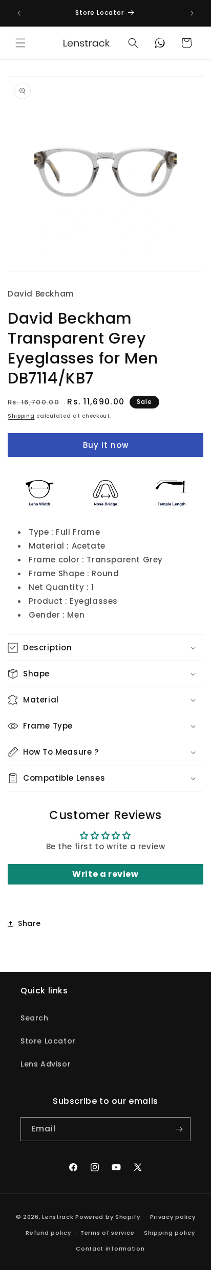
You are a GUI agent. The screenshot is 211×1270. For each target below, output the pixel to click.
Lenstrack (57, 1217)
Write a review (105, 874)
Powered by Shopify (107, 1217)
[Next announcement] (192, 13)
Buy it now (106, 445)
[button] (20, 43)
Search (34, 1018)
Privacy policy (173, 1217)
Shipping (21, 416)
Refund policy (48, 1233)
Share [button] (29, 923)
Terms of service (107, 1233)
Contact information (110, 1248)
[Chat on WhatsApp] (160, 43)
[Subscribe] (178, 1129)
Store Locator (48, 1041)
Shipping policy (169, 1233)
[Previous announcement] (19, 13)
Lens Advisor (45, 1064)
